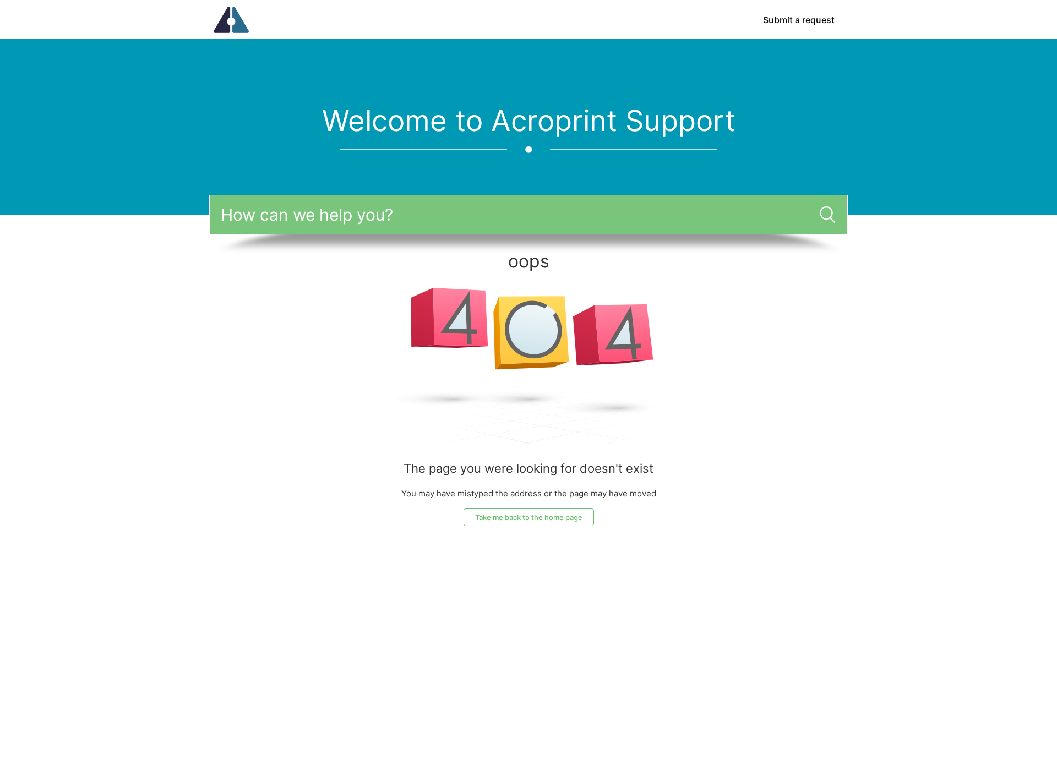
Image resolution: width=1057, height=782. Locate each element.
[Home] (231, 19)
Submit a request (799, 19)
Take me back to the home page (528, 517)
